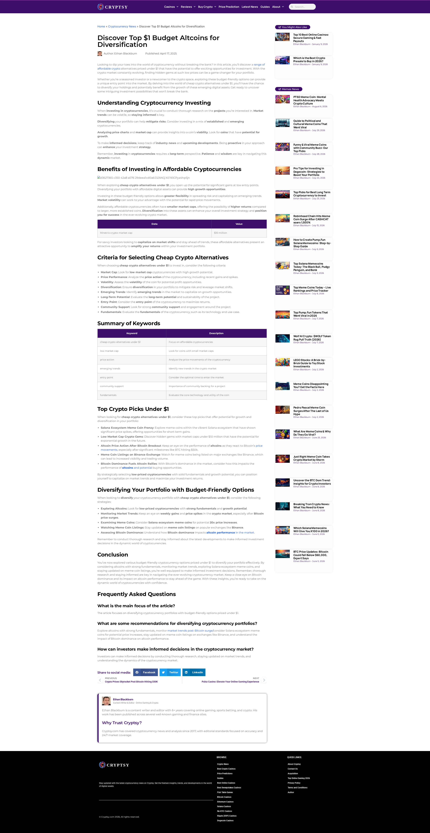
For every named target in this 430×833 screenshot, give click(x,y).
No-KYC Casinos (224, 811)
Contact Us (293, 769)
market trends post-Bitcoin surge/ (190, 630)
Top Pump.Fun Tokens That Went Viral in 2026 (310, 314)
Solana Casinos (224, 806)
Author (291, 792)
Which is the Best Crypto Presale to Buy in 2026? (309, 59)
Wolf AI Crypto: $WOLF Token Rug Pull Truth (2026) (312, 337)
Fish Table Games (225, 792)
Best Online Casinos (226, 783)
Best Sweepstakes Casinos (229, 787)
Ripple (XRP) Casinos (226, 816)
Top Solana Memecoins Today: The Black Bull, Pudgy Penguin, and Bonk (311, 267)
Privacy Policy (294, 783)
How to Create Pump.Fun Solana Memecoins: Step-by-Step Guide (312, 243)
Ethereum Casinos (225, 802)
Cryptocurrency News (122, 26)
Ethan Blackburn (123, 699)
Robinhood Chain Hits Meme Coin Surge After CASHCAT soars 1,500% (311, 219)
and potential (137, 467)
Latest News (250, 7)
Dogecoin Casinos (225, 820)
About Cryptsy (294, 764)
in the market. (230, 532)
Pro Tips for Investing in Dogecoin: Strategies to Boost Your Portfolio (309, 171)
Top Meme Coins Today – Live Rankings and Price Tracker (312, 289)
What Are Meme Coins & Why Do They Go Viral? (312, 433)
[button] (145, 672)
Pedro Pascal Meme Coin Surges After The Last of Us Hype (311, 411)
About (276, 7)
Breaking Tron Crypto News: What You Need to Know (311, 505)
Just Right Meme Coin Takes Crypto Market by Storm (311, 458)
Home (101, 26)
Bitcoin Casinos (224, 797)
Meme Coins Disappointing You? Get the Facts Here (310, 385)
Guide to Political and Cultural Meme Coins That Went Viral (310, 124)
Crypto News (223, 764)
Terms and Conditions (297, 787)
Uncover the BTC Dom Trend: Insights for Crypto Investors (312, 481)
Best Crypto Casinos (226, 769)
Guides (265, 7)
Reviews (186, 7)
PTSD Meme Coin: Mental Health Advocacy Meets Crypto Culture (309, 100)
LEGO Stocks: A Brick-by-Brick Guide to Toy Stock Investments (309, 363)
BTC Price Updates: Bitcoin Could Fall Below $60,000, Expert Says (310, 555)
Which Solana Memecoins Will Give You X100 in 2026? (311, 529)
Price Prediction (229, 7)
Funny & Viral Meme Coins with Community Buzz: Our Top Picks (310, 148)
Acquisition (293, 773)
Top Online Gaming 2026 (299, 778)
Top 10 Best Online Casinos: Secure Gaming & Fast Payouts (311, 38)
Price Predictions (224, 773)
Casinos (169, 7)
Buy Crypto (205, 7)
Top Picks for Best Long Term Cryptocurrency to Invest (312, 193)
